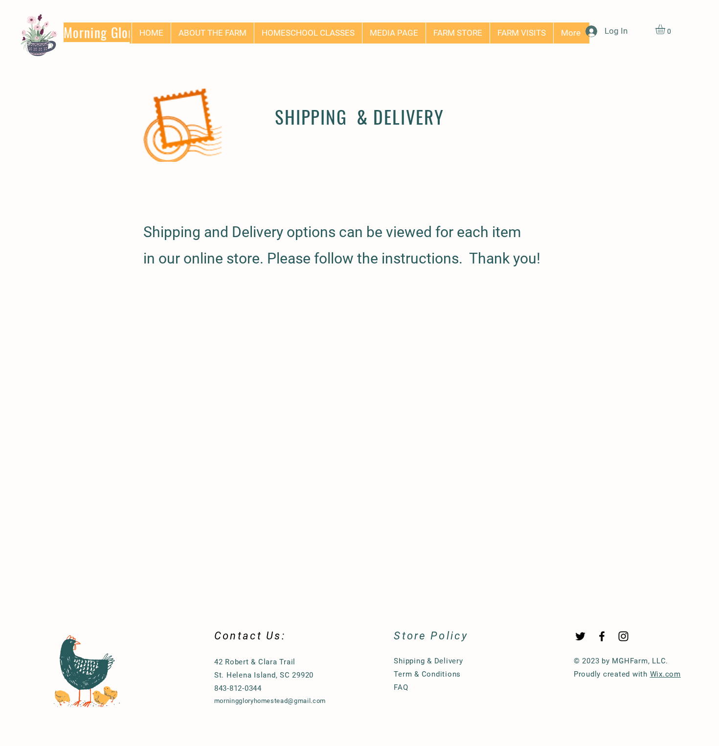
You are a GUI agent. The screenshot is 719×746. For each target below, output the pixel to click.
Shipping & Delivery (428, 661)
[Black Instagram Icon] (623, 636)
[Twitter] (580, 636)
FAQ (401, 687)
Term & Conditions (427, 674)
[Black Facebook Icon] (601, 636)
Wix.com (665, 674)
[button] (665, 29)
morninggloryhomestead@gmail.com (270, 700)
